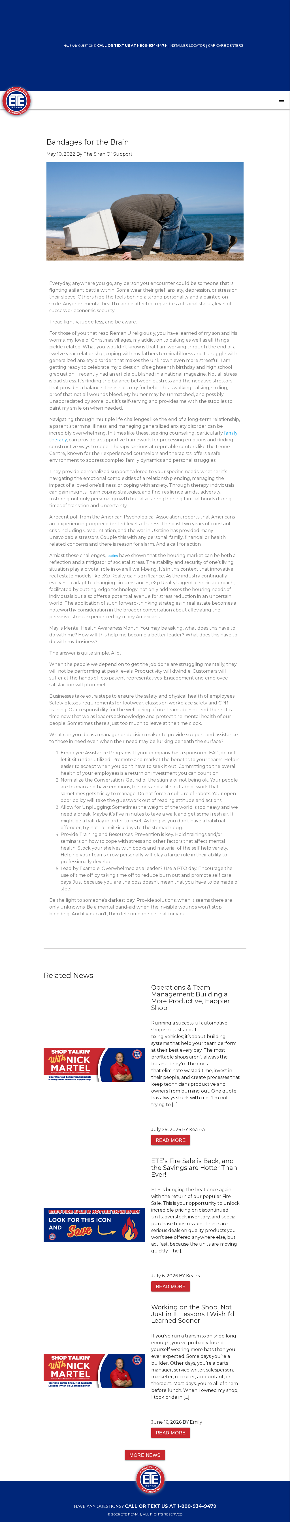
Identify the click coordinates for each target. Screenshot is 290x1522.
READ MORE (171, 1140)
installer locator (187, 46)
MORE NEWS (145, 1455)
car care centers (225, 46)
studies (112, 556)
